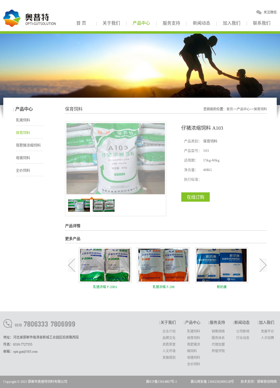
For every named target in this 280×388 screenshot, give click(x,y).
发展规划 (169, 358)
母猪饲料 (23, 158)
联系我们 (261, 23)
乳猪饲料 (23, 120)
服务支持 (171, 23)
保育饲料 (23, 133)
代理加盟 (218, 344)
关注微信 (270, 12)
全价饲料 (23, 170)
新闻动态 (201, 23)
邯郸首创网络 (267, 382)
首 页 (81, 23)
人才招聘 (267, 338)
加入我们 (231, 23)
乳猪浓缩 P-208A (105, 287)
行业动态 (242, 338)
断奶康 (222, 287)
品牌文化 (169, 338)
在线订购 (195, 197)
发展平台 (267, 331)
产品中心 (141, 23)
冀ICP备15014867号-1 (161, 382)
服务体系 (218, 338)
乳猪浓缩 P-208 (163, 287)
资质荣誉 (169, 344)
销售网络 (218, 331)
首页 (229, 109)
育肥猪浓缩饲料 (28, 145)
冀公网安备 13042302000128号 (212, 382)
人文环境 (169, 351)
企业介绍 (169, 331)
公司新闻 (242, 331)
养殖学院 (218, 351)
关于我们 (111, 23)
